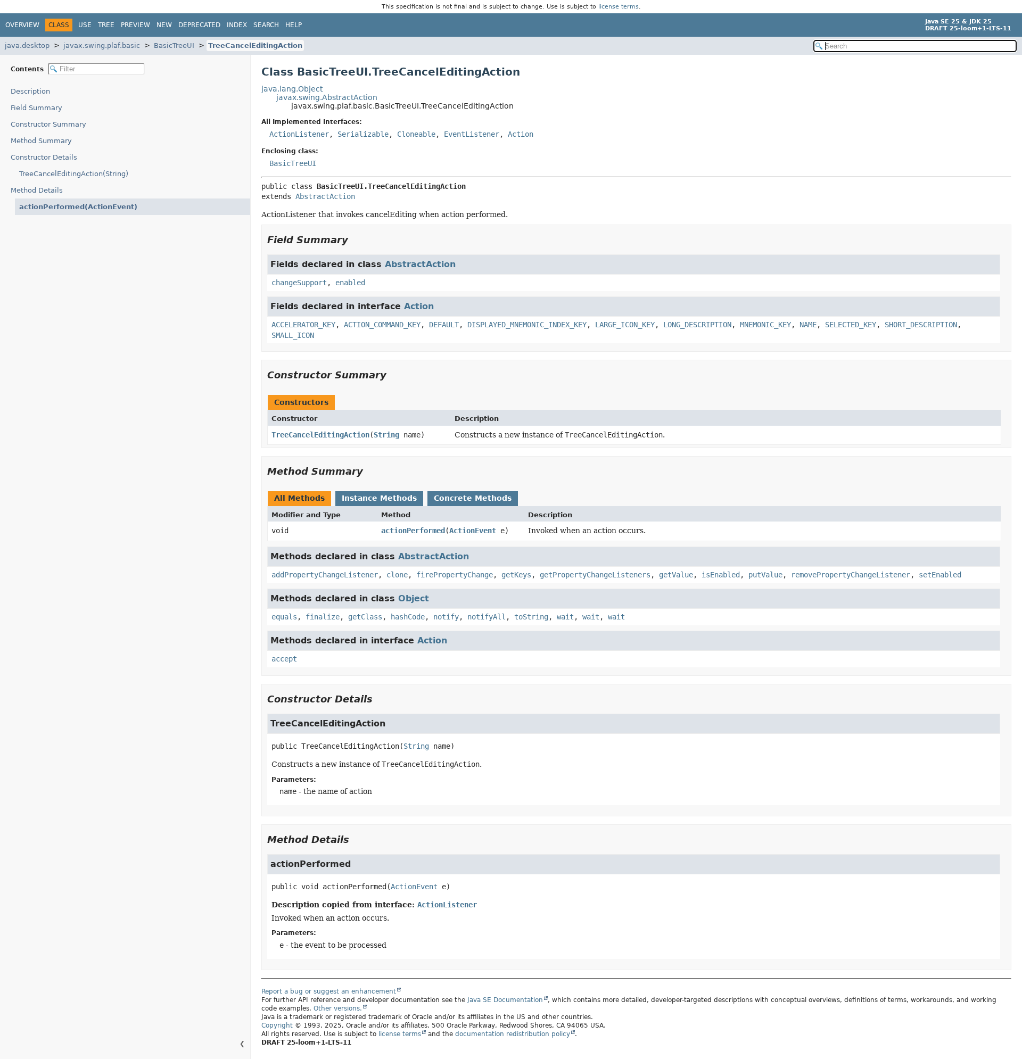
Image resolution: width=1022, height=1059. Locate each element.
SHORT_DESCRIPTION (921, 324)
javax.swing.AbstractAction (326, 97)
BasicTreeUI (174, 45)
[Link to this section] (355, 239)
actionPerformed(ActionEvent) (78, 207)
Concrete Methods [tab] (473, 498)
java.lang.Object (292, 89)
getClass (365, 617)
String (386, 435)
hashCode (408, 617)
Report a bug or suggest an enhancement (328, 991)
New (164, 25)
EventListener (471, 134)
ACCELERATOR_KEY (303, 324)
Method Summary (41, 141)
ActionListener (299, 134)
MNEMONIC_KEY (765, 324)
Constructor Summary (48, 124)
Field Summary (36, 108)
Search (266, 25)
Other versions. (338, 1008)
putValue (765, 574)
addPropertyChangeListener (324, 574)
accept (284, 659)
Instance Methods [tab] (379, 498)
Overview (22, 25)
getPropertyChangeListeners (595, 574)
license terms (618, 6)
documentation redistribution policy (512, 1034)
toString (531, 617)
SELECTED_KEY (850, 324)
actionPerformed (413, 530)
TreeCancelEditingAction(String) (73, 174)
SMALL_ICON (292, 335)
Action (520, 134)
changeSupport (299, 282)
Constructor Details (44, 157)
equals (284, 617)
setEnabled (940, 574)
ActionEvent (472, 530)
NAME (808, 324)
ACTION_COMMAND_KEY (382, 324)
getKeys (516, 574)
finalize (323, 617)
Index (237, 25)
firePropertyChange (454, 574)
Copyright (277, 1025)
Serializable (363, 134)
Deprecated (199, 25)
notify (446, 617)
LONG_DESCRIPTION (697, 324)
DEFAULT (444, 324)
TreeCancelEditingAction (255, 45)
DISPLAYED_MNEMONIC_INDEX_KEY (527, 324)
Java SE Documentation (505, 1000)
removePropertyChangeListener (850, 574)
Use (85, 25)
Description (30, 91)
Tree (106, 25)
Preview (135, 25)
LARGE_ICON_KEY (625, 324)
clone (397, 574)
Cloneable (416, 134)
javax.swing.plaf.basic (101, 45)
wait (565, 617)
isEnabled (721, 574)
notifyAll (486, 617)
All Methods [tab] (299, 498)
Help (293, 25)
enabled (350, 282)
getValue (676, 574)
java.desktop (27, 45)
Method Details (37, 190)
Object (413, 598)
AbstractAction (325, 196)
